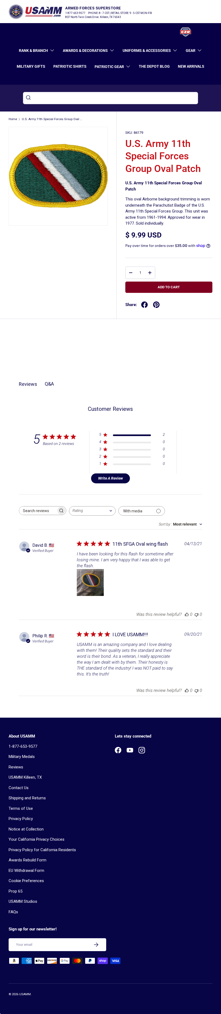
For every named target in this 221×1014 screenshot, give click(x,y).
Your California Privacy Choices (36, 839)
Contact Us (19, 787)
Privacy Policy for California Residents (42, 849)
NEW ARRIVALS (191, 66)
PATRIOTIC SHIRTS (70, 66)
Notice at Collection (26, 829)
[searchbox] (37, 510)
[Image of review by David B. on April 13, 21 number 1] (90, 582)
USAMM (25, 994)
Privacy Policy (21, 818)
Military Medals (22, 756)
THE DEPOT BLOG (154, 66)
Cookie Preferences (26, 880)
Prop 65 (15, 891)
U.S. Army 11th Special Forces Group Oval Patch (52, 119)
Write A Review (110, 478)
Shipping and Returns (27, 798)
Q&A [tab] (49, 384)
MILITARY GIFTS (31, 66)
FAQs (13, 911)
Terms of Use (21, 808)
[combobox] (110, 98)
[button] (209, 32)
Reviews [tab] (28, 384)
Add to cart (169, 287)
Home (13, 119)
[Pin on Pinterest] (156, 305)
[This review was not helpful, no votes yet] (196, 614)
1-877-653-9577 (23, 746)
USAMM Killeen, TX (25, 777)
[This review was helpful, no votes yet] (187, 614)
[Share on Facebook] (144, 305)
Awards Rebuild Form (27, 860)
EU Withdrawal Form (26, 870)
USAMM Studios (23, 901)
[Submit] (29, 98)
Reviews (16, 767)
